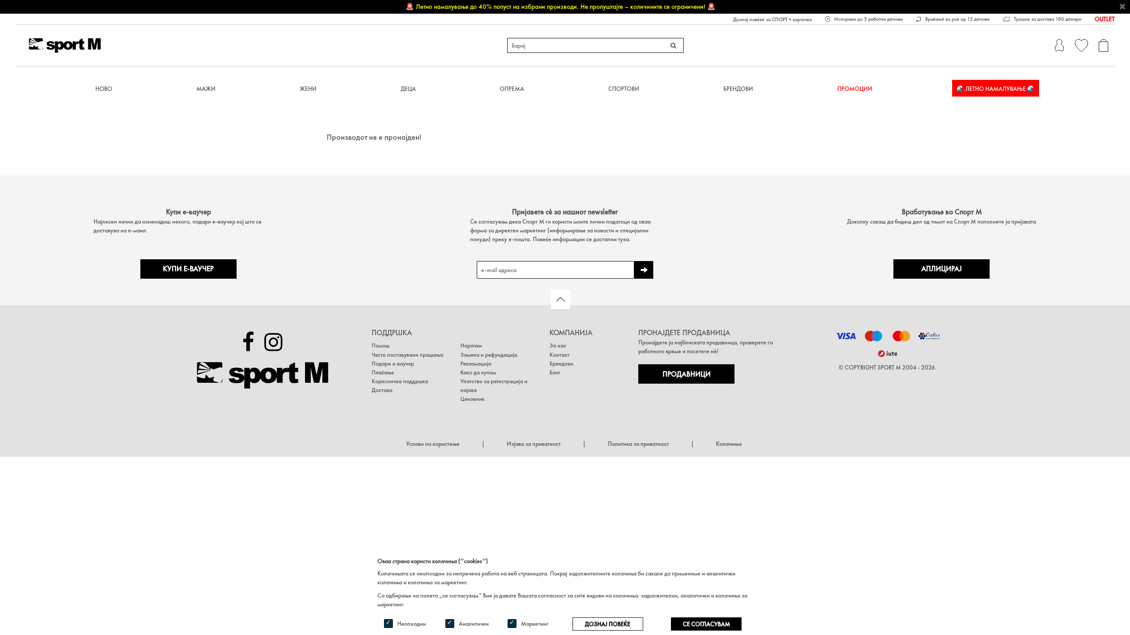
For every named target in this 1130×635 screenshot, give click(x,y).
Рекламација (475, 363)
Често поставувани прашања (407, 355)
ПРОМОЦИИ (854, 89)
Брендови (738, 89)
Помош (380, 345)
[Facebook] (248, 342)
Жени (308, 89)
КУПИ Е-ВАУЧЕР (188, 268)
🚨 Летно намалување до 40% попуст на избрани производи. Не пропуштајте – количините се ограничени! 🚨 (561, 6)
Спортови (623, 89)
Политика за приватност (638, 444)
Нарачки (471, 345)
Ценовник (472, 399)
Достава (382, 390)
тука (623, 239)
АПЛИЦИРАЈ (941, 268)
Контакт (559, 355)
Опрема (512, 89)
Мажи (205, 89)
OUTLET (1105, 19)
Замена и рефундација (488, 355)
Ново (103, 89)
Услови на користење (433, 444)
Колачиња (729, 444)
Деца (408, 89)
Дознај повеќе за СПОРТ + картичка (772, 19)
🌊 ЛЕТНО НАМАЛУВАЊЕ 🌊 (996, 89)
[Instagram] (273, 342)
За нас (558, 345)
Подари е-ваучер (393, 363)
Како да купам (478, 372)
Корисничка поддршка (400, 381)
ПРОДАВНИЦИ (687, 374)
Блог (555, 372)
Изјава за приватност (534, 444)
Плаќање (383, 372)
